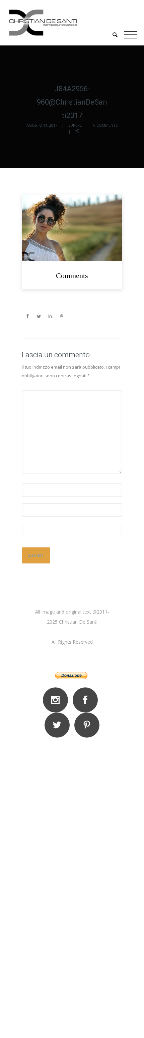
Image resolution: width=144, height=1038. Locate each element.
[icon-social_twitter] (59, 725)
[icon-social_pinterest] (86, 725)
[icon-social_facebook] (87, 699)
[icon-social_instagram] (57, 699)
